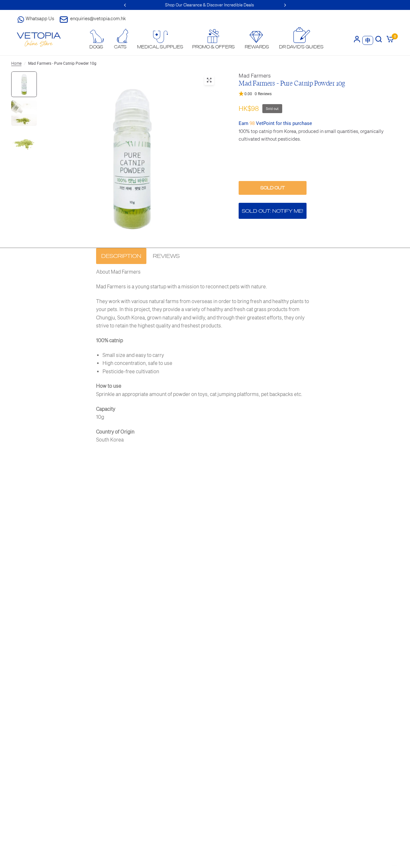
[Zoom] (209, 80)
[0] (389, 39)
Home (16, 63)
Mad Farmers (255, 75)
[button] (319, 94)
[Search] (378, 39)
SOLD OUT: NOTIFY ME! (272, 211)
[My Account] (357, 39)
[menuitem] (96, 39)
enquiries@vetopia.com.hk (98, 18)
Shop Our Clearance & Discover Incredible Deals (205, 5)
